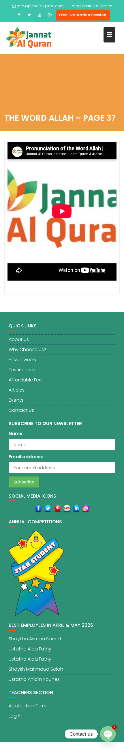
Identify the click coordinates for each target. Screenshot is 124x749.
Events (16, 400)
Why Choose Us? (27, 349)
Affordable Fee (25, 380)
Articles (17, 390)
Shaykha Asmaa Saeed (35, 638)
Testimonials (23, 369)
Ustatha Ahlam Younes (34, 679)
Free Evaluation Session (82, 15)
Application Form (27, 705)
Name (15, 433)
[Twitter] (29, 15)
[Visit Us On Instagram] (86, 508)
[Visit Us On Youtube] (67, 508)
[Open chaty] (108, 734)
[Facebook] (18, 15)
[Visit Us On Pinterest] (57, 508)
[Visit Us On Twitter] (47, 508)
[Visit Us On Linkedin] (76, 508)
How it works (22, 359)
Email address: (26, 456)
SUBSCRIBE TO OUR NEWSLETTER (45, 423)
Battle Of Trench (97, 6)
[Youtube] (39, 15)
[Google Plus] (50, 15)
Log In (15, 716)
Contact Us (21, 410)
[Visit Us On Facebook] (38, 508)
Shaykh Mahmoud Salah (36, 669)
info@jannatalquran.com (40, 6)
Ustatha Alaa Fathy (30, 649)
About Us (19, 339)
